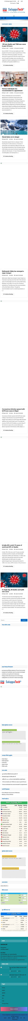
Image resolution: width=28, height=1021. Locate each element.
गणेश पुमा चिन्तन (3, 947)
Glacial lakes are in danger (10, 137)
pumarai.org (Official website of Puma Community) (13, 670)
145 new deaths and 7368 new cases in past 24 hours (14, 781)
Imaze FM (4, 762)
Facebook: (3, 959)
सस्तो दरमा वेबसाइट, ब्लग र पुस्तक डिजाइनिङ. (9, 954)
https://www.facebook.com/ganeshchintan (15, 959)
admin (12, 48)
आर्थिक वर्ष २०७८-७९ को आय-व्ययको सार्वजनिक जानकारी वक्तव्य (13, 779)
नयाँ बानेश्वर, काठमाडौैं (4, 949)
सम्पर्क (22, 1)
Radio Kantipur (5, 760)
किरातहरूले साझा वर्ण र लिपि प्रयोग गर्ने (9, 776)
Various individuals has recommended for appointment (14, 784)
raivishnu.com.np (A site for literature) (10, 674)
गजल (3, 1000)
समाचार (3, 990)
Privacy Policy (5, 1003)
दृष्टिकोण (3, 993)
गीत (2, 998)
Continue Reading (9, 65)
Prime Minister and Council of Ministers (11, 792)
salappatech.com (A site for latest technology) (12, 677)
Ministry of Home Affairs (7, 794)
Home (3, 987)
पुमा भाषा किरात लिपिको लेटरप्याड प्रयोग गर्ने (9, 774)
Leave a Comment (19, 48)
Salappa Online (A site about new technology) (12, 675)
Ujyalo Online (5, 764)
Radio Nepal (4, 759)
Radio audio (4, 766)
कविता (3, 995)
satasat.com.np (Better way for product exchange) (13, 672)
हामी (18, 1)
